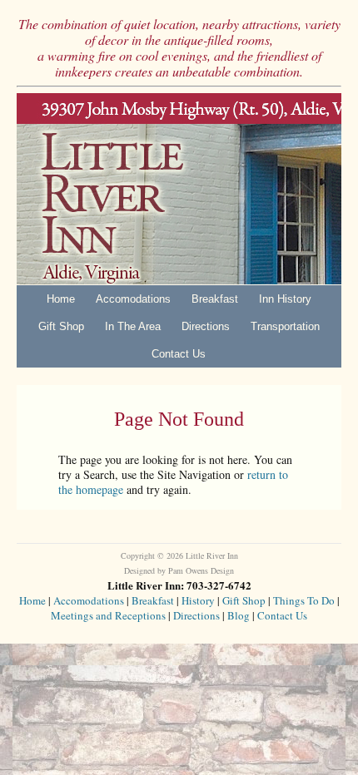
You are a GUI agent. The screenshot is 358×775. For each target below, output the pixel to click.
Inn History (285, 299)
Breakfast (214, 299)
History (198, 600)
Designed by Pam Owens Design (179, 570)
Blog (238, 615)
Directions (205, 326)
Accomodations (133, 299)
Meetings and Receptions (108, 615)
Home (61, 299)
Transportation (285, 326)
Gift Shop (61, 326)
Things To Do (304, 600)
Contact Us (179, 354)
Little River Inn (179, 188)
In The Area (133, 326)
